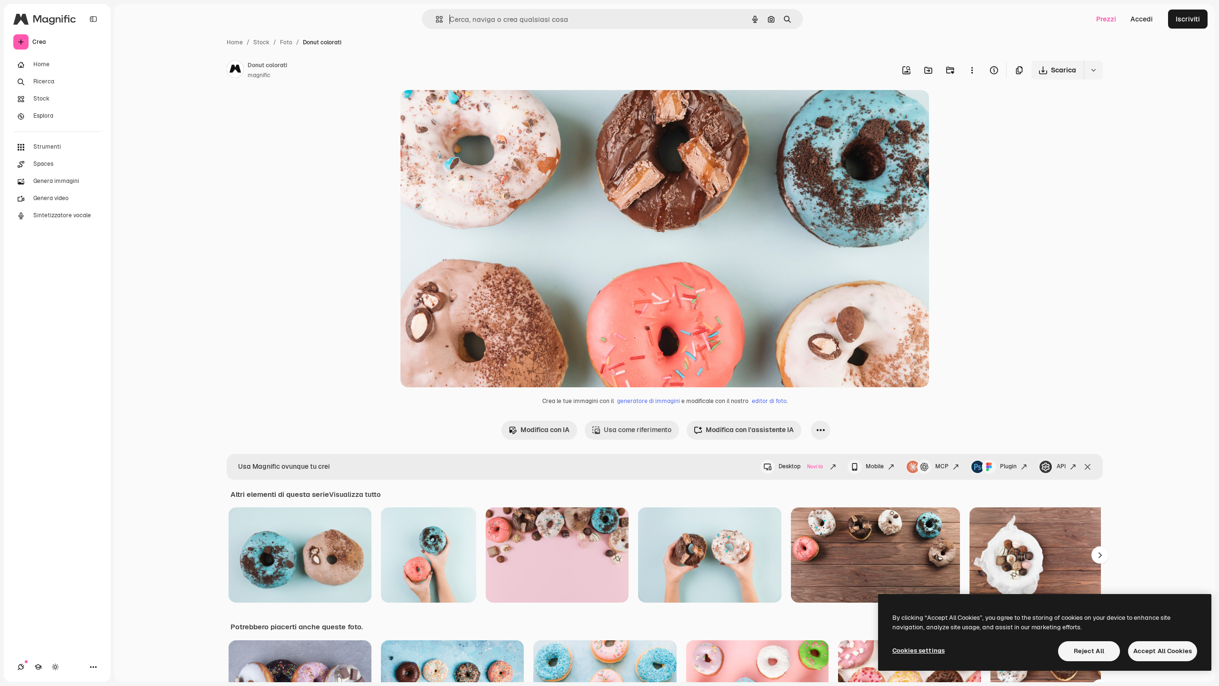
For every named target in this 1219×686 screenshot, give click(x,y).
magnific (259, 75)
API (1061, 466)
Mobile (875, 466)
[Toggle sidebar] (93, 19)
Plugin (1008, 466)
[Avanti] (1100, 555)
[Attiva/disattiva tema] (55, 667)
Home (235, 42)
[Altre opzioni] (971, 70)
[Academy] (38, 667)
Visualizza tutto (354, 494)
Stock (261, 42)
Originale (463, 108)
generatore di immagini (648, 401)
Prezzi (1106, 19)
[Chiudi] (1087, 467)
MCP (942, 466)
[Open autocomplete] (435, 19)
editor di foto (769, 401)
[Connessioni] (21, 667)
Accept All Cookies (1162, 651)
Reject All (1089, 651)
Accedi (1141, 19)
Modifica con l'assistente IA (750, 429)
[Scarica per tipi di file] (1093, 70)
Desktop (801, 466)
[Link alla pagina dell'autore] (235, 71)
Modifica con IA (545, 429)
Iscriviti (1188, 19)
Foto (286, 42)
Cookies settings (918, 650)
